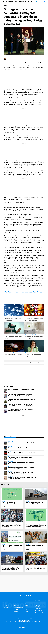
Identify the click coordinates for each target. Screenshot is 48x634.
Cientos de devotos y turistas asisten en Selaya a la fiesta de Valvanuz (21, 463)
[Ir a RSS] (30, 595)
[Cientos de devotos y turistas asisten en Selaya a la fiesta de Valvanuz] (5, 463)
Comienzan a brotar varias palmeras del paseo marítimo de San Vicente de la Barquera (21, 400)
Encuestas (16, 605)
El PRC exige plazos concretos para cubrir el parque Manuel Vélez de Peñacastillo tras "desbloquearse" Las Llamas (21, 395)
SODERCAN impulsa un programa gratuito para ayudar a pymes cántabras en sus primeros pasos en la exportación (11, 568)
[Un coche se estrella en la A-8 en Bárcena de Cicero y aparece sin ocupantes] (5, 453)
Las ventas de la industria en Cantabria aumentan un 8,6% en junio (34, 503)
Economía (27, 603)
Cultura (26, 611)
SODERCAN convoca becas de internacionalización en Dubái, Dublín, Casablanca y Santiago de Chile (10, 504)
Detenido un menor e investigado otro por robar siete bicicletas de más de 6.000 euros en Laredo (21, 443)
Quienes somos (38, 608)
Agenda (16, 603)
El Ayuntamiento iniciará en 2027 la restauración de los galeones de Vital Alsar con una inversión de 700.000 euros (21, 405)
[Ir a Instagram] (27, 595)
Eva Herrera (4, 506)
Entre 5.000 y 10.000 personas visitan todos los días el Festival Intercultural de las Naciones (21, 410)
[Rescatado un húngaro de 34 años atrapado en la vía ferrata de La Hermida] (5, 391)
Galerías (16, 611)
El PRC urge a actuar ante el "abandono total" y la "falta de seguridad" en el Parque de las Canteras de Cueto (20, 473)
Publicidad (37, 603)
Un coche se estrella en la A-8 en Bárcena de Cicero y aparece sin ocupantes (22, 453)
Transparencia (38, 610)
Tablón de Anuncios (39, 612)
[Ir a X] (25, 595)
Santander (6, 605)
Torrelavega (6, 607)
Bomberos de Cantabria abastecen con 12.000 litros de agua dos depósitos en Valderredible (22, 478)
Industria (6, 5)
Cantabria (6, 361)
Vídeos (15, 613)
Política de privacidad (37, 606)
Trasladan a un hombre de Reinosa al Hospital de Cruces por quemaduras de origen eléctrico (21, 468)
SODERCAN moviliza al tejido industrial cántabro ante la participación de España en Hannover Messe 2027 (11, 525)
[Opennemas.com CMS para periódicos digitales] (24, 627)
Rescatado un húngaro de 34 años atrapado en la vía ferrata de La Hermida (21, 390)
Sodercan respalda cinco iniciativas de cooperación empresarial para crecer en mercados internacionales (34, 547)
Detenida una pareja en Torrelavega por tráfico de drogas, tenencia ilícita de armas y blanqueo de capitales (20, 448)
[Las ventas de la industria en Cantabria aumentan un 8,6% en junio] (36, 494)
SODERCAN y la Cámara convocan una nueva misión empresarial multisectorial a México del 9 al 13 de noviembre (12, 547)
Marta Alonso (28, 549)
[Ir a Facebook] (23, 595)
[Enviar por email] (29, 1)
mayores (32, 361)
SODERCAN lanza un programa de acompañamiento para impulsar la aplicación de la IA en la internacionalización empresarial (36, 526)
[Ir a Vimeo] (29, 595)
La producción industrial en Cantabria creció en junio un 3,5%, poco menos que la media (35, 567)
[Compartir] (34, 1)
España (26, 607)
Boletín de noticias (18, 607)
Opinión (16, 609)
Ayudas (19, 361)
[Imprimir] (31, 1)
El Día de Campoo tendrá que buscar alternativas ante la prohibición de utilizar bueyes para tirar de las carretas (20, 458)
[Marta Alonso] (5, 59)
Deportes (27, 609)
